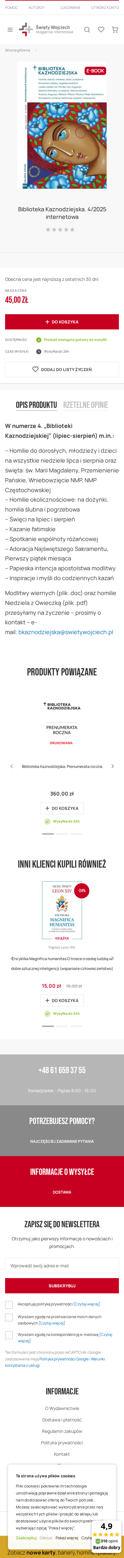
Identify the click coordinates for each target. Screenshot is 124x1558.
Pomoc (11, 7)
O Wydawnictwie (62, 1408)
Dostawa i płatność (62, 1420)
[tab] (36, 410)
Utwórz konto (105, 7)
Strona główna (17, 50)
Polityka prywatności (62, 1442)
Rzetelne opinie (85, 405)
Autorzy (37, 7)
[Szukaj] (87, 29)
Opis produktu (36, 405)
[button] (112, 766)
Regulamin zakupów (62, 1431)
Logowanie (70, 7)
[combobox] (62, 15)
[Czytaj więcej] (86, 1304)
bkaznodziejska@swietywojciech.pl (65, 632)
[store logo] (46, 29)
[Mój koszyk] (115, 29)
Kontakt (62, 1454)
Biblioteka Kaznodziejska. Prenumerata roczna (62, 766)
